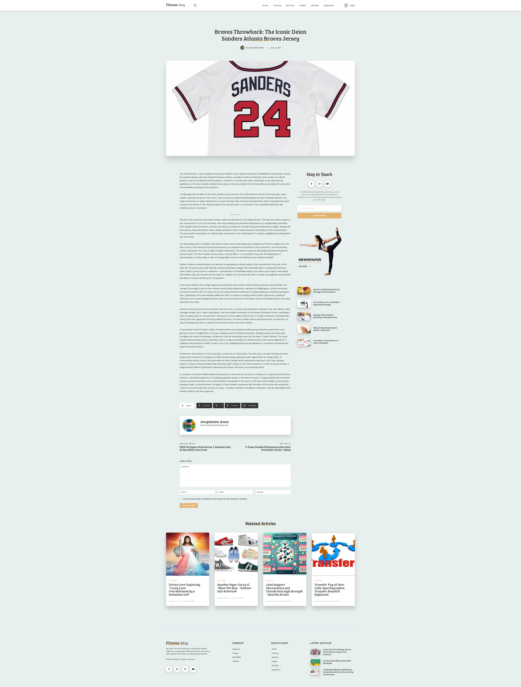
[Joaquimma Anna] (243, 48)
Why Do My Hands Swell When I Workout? (325, 329)
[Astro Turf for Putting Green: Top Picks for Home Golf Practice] (315, 651)
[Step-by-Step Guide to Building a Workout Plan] (304, 316)
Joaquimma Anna (256, 48)
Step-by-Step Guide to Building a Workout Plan (325, 316)
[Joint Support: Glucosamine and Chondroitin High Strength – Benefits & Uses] (284, 554)
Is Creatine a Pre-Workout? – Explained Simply (327, 303)
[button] (194, 5)
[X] (185, 669)
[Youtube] (327, 184)
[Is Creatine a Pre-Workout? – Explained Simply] (304, 304)
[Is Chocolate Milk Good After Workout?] (315, 662)
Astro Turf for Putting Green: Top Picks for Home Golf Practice (337, 652)
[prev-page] (258, 614)
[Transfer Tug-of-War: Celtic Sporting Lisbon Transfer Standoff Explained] (333, 554)
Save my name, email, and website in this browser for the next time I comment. (215, 499)
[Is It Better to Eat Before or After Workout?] (304, 342)
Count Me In (319, 215)
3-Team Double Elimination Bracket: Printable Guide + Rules (268, 448)
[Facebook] (311, 184)
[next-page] (263, 614)
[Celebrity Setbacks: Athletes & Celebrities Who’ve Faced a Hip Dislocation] (315, 671)
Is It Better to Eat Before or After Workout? (326, 341)
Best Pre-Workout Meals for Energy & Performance (326, 290)
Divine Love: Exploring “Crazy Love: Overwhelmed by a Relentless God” (184, 589)
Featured (173, 581)
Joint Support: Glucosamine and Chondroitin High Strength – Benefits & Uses (284, 589)
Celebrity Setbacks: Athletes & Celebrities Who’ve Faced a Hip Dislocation (338, 672)
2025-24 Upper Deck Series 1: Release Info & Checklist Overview (205, 448)
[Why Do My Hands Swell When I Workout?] (304, 329)
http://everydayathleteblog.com (214, 425)
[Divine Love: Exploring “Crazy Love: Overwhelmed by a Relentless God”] (187, 554)
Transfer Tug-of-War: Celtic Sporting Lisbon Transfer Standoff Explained (329, 589)
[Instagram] (319, 184)
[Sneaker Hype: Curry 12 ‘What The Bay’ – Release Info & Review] (236, 554)
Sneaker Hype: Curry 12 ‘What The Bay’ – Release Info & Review (234, 587)
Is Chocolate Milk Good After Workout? (337, 661)
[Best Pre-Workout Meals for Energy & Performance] (304, 291)
